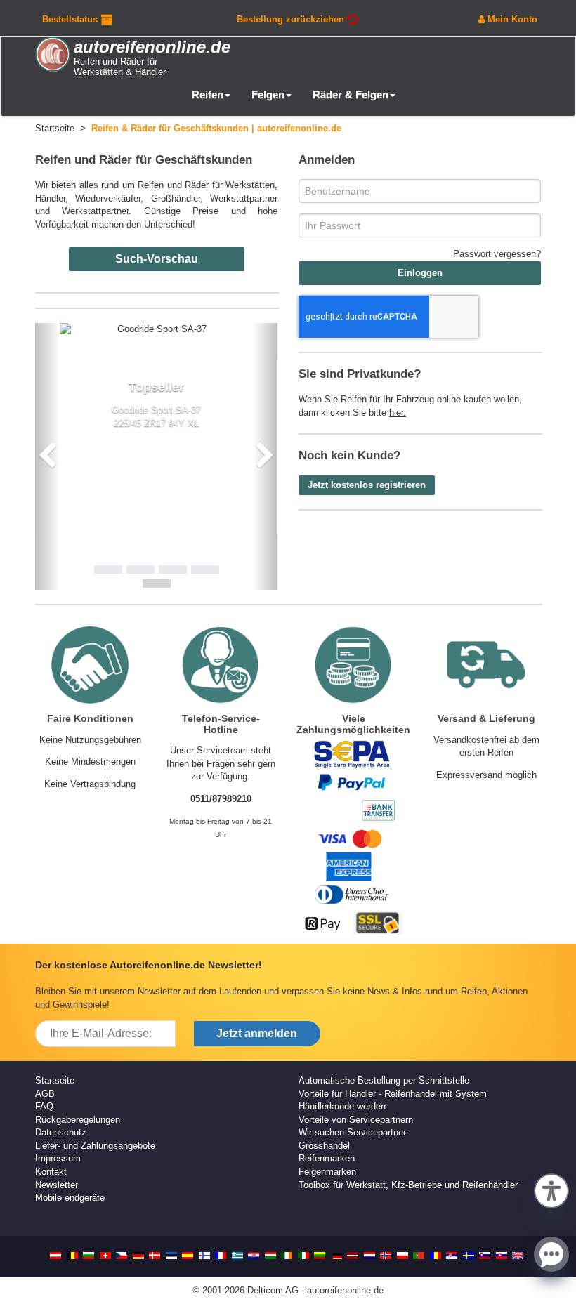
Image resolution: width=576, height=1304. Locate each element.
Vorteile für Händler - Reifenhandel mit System (393, 1093)
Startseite (54, 1080)
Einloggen (420, 273)
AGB (45, 1093)
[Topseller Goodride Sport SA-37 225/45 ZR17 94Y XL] (157, 329)
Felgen (267, 94)
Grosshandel (324, 1145)
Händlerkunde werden (342, 1106)
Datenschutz (60, 1132)
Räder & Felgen (350, 94)
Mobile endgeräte (70, 1197)
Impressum (58, 1158)
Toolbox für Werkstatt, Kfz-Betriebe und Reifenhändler (408, 1185)
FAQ (44, 1106)
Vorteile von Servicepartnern (356, 1119)
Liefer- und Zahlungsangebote (95, 1145)
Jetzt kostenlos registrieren (367, 485)
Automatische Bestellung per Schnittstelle (384, 1080)
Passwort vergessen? (497, 254)
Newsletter (56, 1185)
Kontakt (51, 1171)
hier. (397, 412)
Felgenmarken (327, 1171)
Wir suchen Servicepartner (352, 1132)
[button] (551, 1189)
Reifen (207, 94)
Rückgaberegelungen (77, 1119)
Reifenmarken (327, 1158)
